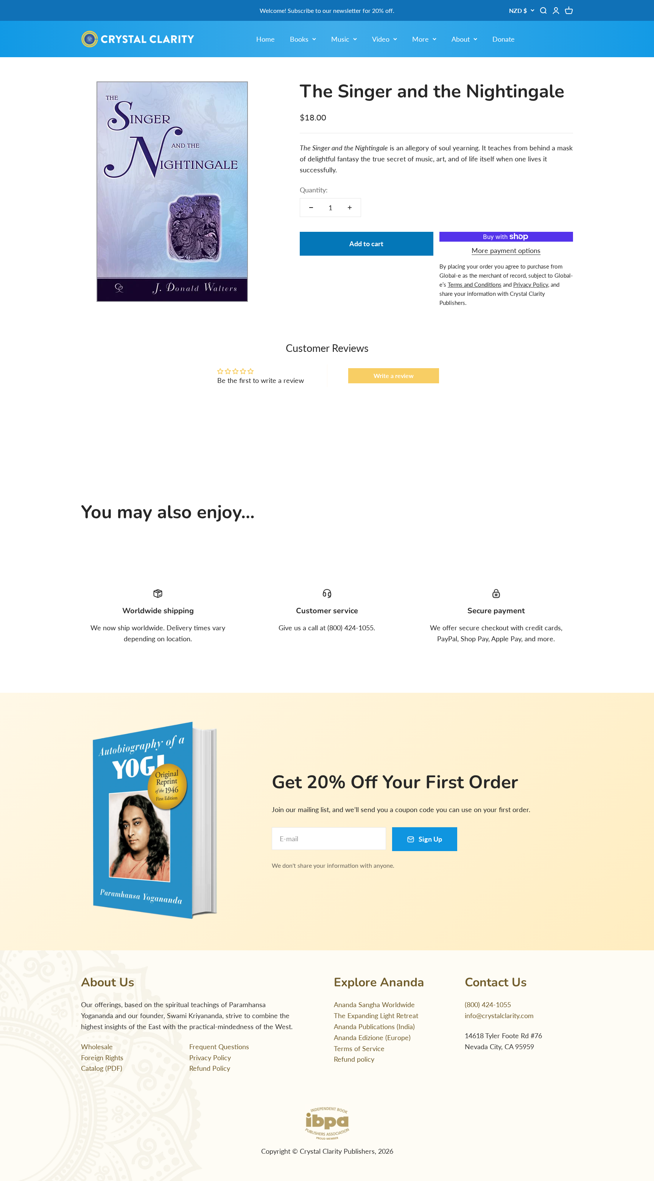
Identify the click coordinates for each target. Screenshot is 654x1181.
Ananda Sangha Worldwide (374, 1004)
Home (265, 39)
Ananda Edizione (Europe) (372, 1037)
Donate (503, 39)
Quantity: (314, 190)
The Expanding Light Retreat (376, 1015)
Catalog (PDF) (101, 1068)
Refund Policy (209, 1068)
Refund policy (354, 1059)
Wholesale (97, 1046)
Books (299, 39)
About (461, 39)
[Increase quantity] (350, 207)
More (420, 39)
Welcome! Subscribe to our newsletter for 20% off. (327, 10)
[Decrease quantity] (311, 207)
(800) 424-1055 (488, 1004)
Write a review (394, 375)
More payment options (506, 250)
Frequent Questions (219, 1046)
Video (380, 39)
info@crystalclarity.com (499, 1015)
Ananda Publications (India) (374, 1026)
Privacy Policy (210, 1057)
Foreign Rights (102, 1057)
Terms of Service (359, 1048)
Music (340, 39)
